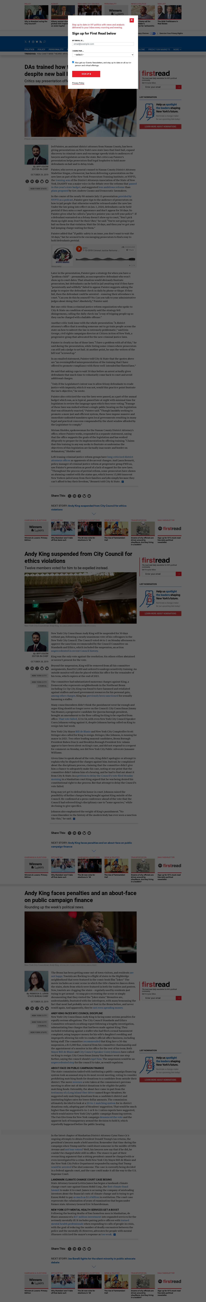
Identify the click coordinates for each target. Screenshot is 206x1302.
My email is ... (78, 40)
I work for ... (78, 50)
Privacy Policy (78, 82)
